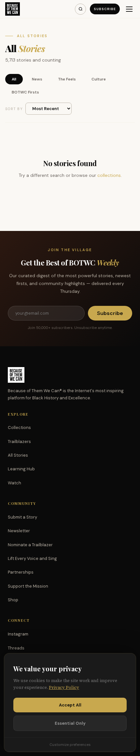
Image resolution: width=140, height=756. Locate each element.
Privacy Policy (64, 687)
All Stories (18, 455)
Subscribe (105, 9)
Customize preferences (70, 744)
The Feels (67, 79)
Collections (19, 427)
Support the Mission (28, 586)
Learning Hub (21, 469)
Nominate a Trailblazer (30, 545)
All (14, 79)
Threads (16, 648)
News (37, 79)
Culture (98, 79)
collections (109, 175)
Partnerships (21, 572)
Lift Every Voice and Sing (32, 558)
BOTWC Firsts (25, 92)
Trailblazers (19, 441)
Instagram (18, 634)
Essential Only (70, 723)
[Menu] (129, 9)
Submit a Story (22, 517)
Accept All (70, 705)
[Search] (80, 9)
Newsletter (19, 531)
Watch (14, 483)
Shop (13, 600)
